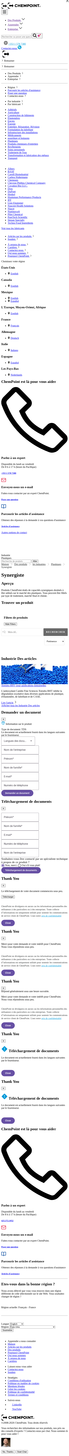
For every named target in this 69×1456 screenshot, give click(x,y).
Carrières (12, 1361)
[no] (2, 865)
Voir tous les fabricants (12, 228)
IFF (9, 200)
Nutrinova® (14, 211)
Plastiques (13, 141)
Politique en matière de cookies (23, 1383)
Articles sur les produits (19, 1347)
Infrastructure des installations (23, 132)
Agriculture (13, 112)
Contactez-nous (15, 1369)
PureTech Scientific (17, 217)
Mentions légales (16, 1386)
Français (15, 325)
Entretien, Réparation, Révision (23, 126)
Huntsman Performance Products (24, 197)
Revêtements (14, 146)
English (14, 273)
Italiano (14, 350)
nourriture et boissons (18, 138)
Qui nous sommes (17, 1355)
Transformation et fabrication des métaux (28, 155)
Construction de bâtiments (21, 115)
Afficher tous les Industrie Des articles (20, 705)
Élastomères (14, 118)
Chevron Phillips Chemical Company (27, 183)
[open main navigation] (4, 12)
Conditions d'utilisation (19, 1380)
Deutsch (15, 338)
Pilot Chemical (15, 214)
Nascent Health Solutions (20, 205)
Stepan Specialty (16, 220)
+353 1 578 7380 (17, 44)
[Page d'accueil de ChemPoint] (4, 8)
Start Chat (22, 1452)
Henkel (11, 194)
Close (8, 923)
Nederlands (16, 375)
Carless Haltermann (18, 177)
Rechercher (55, 632)
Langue (5, 1323)
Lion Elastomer (15, 203)
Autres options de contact (14, 532)
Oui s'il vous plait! (31, 865)
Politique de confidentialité (21, 1392)
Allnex (11, 168)
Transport (12, 158)
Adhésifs (12, 109)
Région (5, 1327)
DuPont (12, 191)
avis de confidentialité (51, 916)
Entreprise (13, 29)
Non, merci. (11, 865)
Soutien (11, 1372)
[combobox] (22, 632)
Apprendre (13, 24)
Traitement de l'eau (17, 152)
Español (15, 301)
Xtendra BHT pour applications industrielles (23, 685)
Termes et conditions (18, 1394)
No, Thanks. (8, 1452)
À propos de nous (17, 1358)
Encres (11, 121)
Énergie (12, 124)
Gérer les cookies (16, 1389)
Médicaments (14, 135)
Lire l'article (7, 702)
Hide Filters (10, 624)
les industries (39, 564)
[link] (15, 1404)
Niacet (11, 208)
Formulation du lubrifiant (20, 129)
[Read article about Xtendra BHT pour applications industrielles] (34, 674)
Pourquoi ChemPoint (18, 1352)
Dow (10, 188)
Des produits (20, 564)
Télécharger (8, 897)
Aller (35, 561)
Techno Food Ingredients (20, 223)
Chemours (13, 180)
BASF (11, 171)
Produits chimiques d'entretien (23, 144)
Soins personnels (16, 149)
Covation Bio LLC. (18, 185)
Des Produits (14, 20)
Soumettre (7, 1330)
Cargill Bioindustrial (18, 174)
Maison (5, 564)
